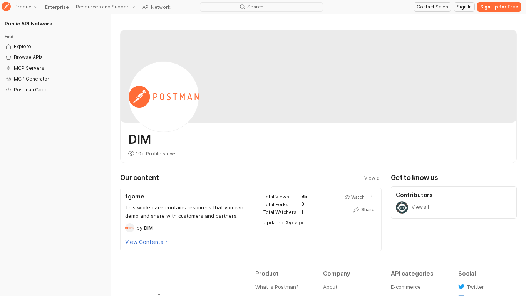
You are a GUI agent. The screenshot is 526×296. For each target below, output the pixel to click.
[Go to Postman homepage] (6, 7)
